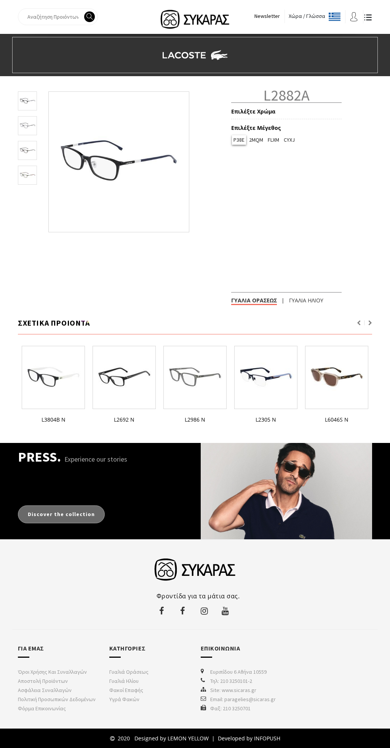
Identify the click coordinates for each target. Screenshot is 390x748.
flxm (273, 139)
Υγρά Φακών (124, 699)
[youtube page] (225, 611)
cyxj (289, 139)
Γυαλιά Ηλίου (124, 681)
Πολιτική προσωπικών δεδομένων (57, 699)
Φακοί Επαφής (126, 690)
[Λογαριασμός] (353, 16)
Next (370, 323)
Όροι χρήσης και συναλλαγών (52, 671)
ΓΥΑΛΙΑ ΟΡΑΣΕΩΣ (254, 300)
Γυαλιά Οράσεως (129, 671)
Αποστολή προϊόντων (43, 681)
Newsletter (267, 16)
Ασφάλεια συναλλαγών (45, 690)
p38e (239, 139)
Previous (359, 323)
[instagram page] (205, 611)
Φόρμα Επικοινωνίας (42, 708)
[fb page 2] (184, 611)
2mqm (256, 139)
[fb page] (163, 611)
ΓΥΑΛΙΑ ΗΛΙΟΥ (306, 300)
